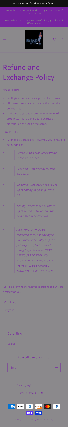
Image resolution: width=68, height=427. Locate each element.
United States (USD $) (31, 393)
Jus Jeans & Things (29, 420)
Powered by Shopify (45, 420)
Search (12, 343)
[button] (5, 39)
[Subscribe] (56, 367)
